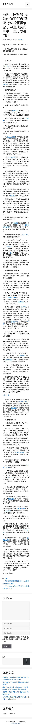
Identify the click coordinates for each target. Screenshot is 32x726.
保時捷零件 (14, 322)
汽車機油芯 (22, 355)
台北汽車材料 (19, 452)
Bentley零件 (12, 157)
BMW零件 (11, 499)
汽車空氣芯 (5, 395)
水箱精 (16, 223)
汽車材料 (12, 196)
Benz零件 (8, 511)
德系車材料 (25, 235)
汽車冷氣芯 (10, 246)
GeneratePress (16, 723)
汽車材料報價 (21, 508)
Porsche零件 (11, 137)
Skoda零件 (8, 360)
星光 (6, 578)
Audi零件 (21, 301)
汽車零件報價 (23, 401)
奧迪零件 (23, 307)
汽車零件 (7, 66)
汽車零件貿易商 (12, 297)
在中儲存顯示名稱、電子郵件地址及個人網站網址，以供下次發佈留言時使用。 (16, 639)
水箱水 (10, 253)
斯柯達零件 (15, 111)
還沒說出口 (7, 4)
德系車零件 (10, 477)
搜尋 (3, 657)
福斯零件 (14, 408)
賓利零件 (5, 84)
